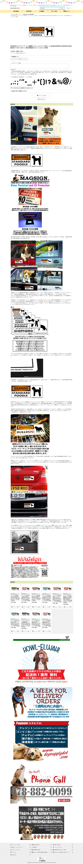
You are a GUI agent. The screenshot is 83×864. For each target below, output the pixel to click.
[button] (54, 11)
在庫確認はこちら (15, 56)
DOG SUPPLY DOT (15, 8)
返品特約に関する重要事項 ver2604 (19, 91)
